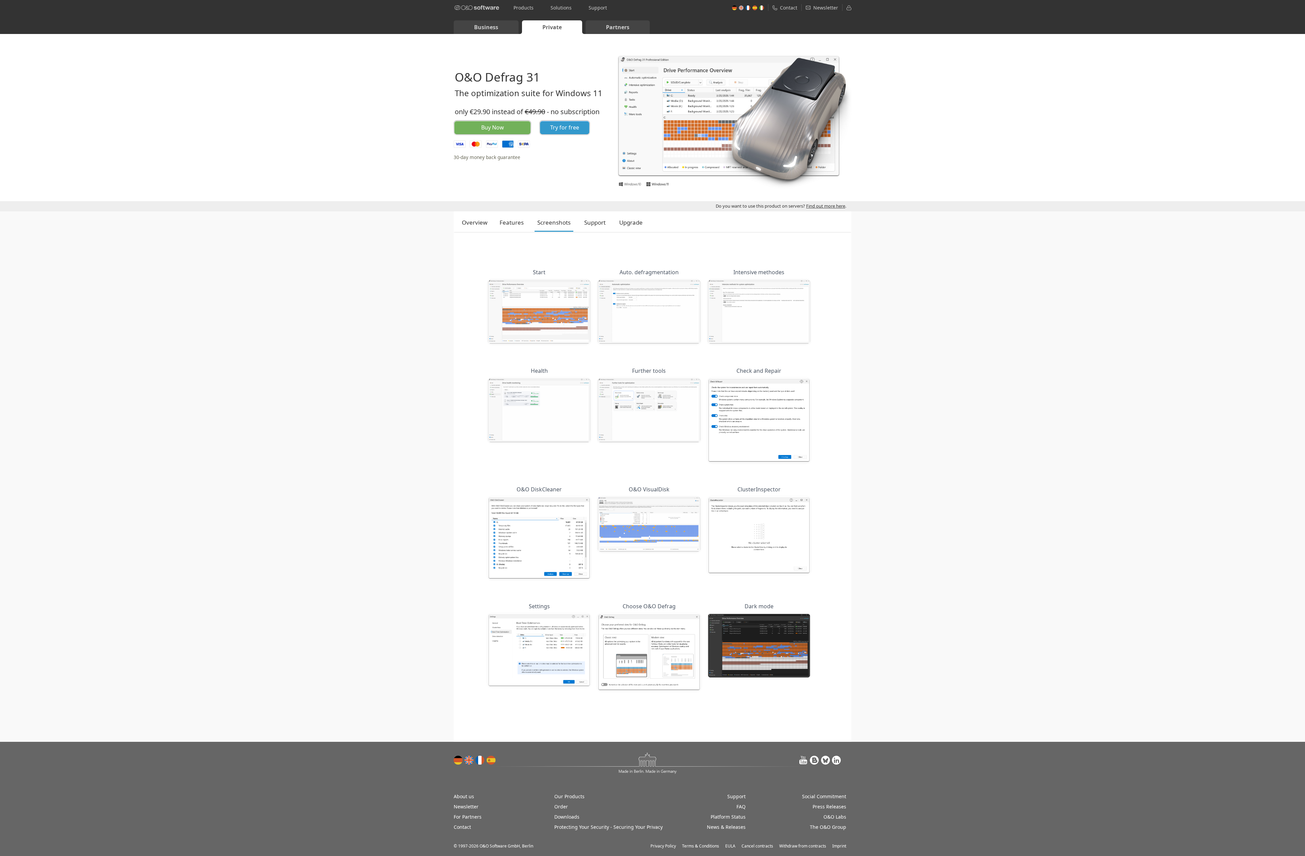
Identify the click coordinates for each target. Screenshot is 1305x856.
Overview (474, 222)
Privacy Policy (663, 846)
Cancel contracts (757, 846)
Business (486, 27)
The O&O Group (828, 827)
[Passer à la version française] (480, 760)
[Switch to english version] (469, 760)
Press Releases (829, 806)
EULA (730, 846)
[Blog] (814, 760)
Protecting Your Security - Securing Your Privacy (608, 827)
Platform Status (728, 817)
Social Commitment (824, 796)
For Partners (468, 817)
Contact (462, 827)
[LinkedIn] (836, 760)
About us (464, 796)
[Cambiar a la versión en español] (491, 760)
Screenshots (554, 222)
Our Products (569, 796)
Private (552, 27)
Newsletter (466, 806)
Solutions (561, 7)
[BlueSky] (825, 760)
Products (524, 7)
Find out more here (825, 206)
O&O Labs (834, 817)
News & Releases (726, 827)
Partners (617, 27)
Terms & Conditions (700, 846)
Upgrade (631, 222)
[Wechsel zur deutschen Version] (458, 760)
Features (512, 222)
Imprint (839, 846)
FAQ (741, 806)
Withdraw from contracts (802, 846)
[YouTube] (803, 760)
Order (561, 806)
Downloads (566, 817)
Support (598, 7)
